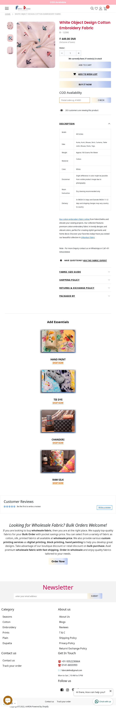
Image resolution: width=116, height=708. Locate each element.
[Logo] (22, 8)
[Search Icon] (92, 8)
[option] (36, 44)
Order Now (58, 561)
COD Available (58, 2)
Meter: (62, 48)
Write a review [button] (104, 507)
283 (66, 110)
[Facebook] (62, 689)
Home (7, 14)
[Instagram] (67, 689)
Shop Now (58, 362)
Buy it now (85, 84)
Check (101, 100)
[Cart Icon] (105, 8)
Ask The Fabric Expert (95, 260)
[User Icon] (100, 8)
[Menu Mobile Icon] (7, 8)
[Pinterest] (73, 689)
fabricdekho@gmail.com (72, 670)
